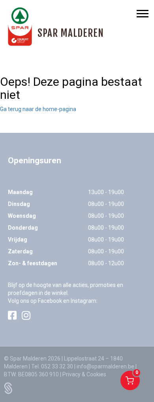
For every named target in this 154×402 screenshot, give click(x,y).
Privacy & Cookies (84, 374)
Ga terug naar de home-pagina (38, 109)
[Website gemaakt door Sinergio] (8, 388)
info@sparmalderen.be (105, 366)
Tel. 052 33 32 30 (52, 366)
